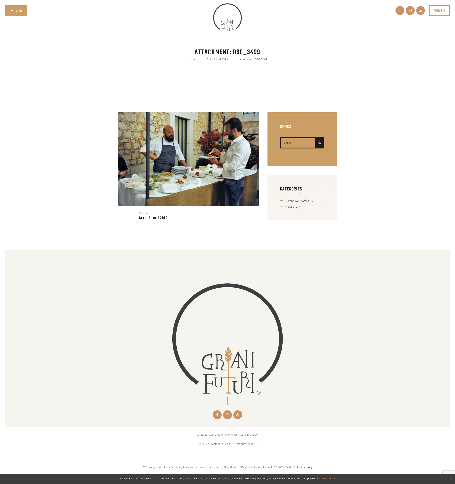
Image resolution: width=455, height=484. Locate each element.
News (289, 206)
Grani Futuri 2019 (217, 59)
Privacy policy (304, 467)
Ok (318, 478)
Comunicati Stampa (297, 201)
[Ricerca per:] (302, 143)
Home (191, 59)
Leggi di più (328, 478)
